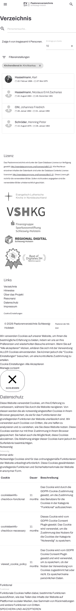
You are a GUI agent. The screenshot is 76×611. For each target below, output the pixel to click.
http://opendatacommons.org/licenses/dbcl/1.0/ (33, 175)
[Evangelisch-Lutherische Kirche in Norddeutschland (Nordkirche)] (26, 202)
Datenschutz (11, 302)
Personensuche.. (16, 29)
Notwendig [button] (6, 446)
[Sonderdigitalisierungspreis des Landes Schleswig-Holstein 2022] (26, 269)
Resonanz (10, 298)
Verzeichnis (10, 286)
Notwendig (4, 451)
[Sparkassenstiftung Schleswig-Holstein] (26, 232)
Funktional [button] (6, 585)
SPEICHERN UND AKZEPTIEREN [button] (20, 609)
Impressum (10, 306)
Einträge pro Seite (54, 41)
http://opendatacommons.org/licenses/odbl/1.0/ (31, 167)
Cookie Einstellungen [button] (12, 364)
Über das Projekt (13, 294)
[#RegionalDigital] (26, 244)
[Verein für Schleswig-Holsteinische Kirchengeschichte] (26, 217)
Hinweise (9, 290)
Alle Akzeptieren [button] (34, 364)
